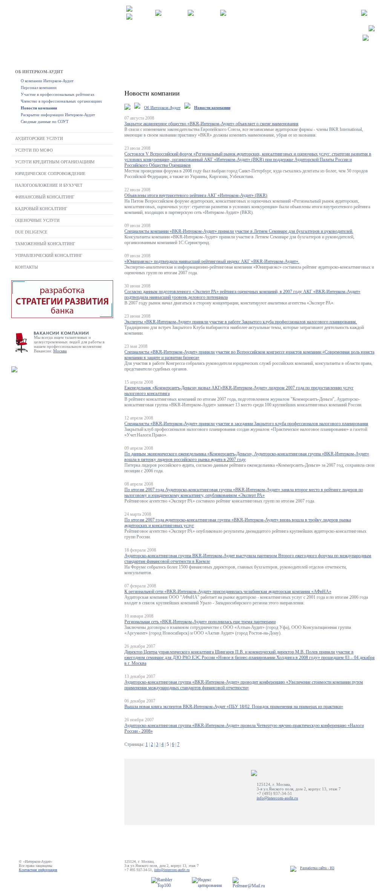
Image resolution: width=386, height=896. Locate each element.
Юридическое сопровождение (50, 173)
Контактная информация (38, 870)
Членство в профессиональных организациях (61, 101)
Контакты (26, 267)
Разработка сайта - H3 (317, 868)
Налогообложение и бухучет (49, 185)
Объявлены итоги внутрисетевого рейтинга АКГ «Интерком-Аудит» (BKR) (195, 195)
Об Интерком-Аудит (39, 71)
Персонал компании (39, 87)
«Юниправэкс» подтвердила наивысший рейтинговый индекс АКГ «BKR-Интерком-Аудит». (211, 261)
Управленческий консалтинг (48, 255)
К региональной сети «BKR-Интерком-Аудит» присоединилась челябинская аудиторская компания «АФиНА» (227, 591)
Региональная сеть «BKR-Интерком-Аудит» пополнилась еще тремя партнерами (200, 621)
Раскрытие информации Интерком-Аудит (58, 114)
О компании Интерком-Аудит (47, 80)
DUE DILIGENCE (31, 232)
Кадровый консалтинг (41, 208)
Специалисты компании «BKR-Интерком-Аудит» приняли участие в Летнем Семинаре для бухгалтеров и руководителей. (238, 231)
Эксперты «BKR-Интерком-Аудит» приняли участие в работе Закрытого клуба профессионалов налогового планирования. (240, 321)
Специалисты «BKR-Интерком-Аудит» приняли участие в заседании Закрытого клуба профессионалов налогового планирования (246, 423)
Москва (60, 351)
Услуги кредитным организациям (55, 162)
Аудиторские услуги (39, 138)
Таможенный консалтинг (45, 243)
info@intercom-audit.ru (277, 798)
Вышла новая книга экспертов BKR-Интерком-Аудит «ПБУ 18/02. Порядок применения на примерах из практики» (233, 706)
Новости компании (39, 108)
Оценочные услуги (37, 220)
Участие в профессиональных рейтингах (58, 94)
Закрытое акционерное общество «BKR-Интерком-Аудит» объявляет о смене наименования (211, 123)
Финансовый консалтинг (44, 197)
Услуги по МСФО (34, 150)
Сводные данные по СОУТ (45, 121)
